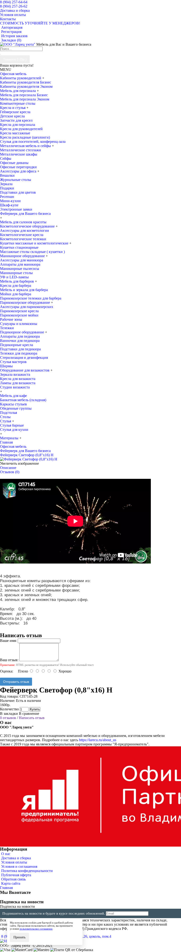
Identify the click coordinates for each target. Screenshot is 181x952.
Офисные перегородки (18, 167)
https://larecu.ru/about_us (97, 740)
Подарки (7, 188)
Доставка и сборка (16, 858)
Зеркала (6, 184)
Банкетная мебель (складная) (23, 400)
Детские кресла (12, 116)
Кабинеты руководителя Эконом (26, 86)
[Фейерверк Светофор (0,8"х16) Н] (28, 459)
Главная (6, 888)
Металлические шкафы (18, 154)
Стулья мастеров (13, 362)
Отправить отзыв (16, 682)
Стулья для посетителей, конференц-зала (33, 142)
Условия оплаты (14, 862)
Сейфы (5, 158)
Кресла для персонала (17, 125)
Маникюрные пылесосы (19, 269)
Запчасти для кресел (16, 120)
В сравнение (29, 714)
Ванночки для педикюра (20, 341)
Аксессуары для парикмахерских (26, 307)
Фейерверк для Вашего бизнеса (25, 214)
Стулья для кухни (14, 430)
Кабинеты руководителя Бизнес (25, 82)
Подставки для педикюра (20, 349)
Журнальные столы (15, 180)
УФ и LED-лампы (14, 277)
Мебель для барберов (17, 281)
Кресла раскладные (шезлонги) (25, 137)
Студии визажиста (15, 387)
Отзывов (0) (9, 472)
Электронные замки (16, 209)
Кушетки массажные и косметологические (34, 243)
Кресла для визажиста (17, 379)
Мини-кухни (10, 201)
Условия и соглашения (19, 866)
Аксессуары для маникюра (21, 260)
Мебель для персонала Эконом (24, 99)
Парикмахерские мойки (19, 315)
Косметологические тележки (23, 239)
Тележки (7, 328)
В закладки (9, 714)
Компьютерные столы (17, 103)
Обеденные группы (16, 408)
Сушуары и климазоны (18, 324)
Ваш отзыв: (9, 660)
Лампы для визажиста (17, 383)
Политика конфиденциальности (27, 871)
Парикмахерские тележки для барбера (30, 298)
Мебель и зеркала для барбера (24, 290)
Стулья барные (12, 425)
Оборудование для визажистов (25, 370)
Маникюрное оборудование (23, 256)
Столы (5, 417)
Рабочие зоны (11, 319)
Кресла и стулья (13, 108)
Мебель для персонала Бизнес (24, 95)
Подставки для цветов (18, 192)
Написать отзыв (32, 718)
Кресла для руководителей (21, 129)
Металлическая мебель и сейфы (26, 146)
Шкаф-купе (9, 205)
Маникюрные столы (16, 273)
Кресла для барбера (15, 286)
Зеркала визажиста (15, 374)
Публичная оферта (16, 875)
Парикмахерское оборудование (25, 302)
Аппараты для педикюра (20, 336)
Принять (19, 937)
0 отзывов (8, 718)
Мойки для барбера (15, 294)
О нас (5, 854)
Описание (8, 468)
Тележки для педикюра (18, 353)
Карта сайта (10, 883)
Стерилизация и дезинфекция (24, 358)
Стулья (6, 421)
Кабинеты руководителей (21, 78)
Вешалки (7, 175)
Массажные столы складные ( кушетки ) (32, 252)
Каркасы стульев (13, 404)
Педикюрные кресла (16, 345)
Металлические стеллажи (20, 150)
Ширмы (6, 366)
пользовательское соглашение (36, 928)
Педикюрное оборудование (22, 332)
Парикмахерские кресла (19, 311)
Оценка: (6, 671)
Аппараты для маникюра (20, 264)
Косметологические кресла (21, 235)
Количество (9, 709)
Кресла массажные (15, 133)
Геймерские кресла (15, 112)
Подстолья (8, 413)
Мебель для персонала (18, 91)
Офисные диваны (14, 163)
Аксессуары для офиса (18, 171)
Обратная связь (13, 879)
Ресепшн (7, 197)
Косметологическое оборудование (28, 226)
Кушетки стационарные (19, 247)
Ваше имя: (8, 641)
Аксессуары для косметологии (24, 230)
